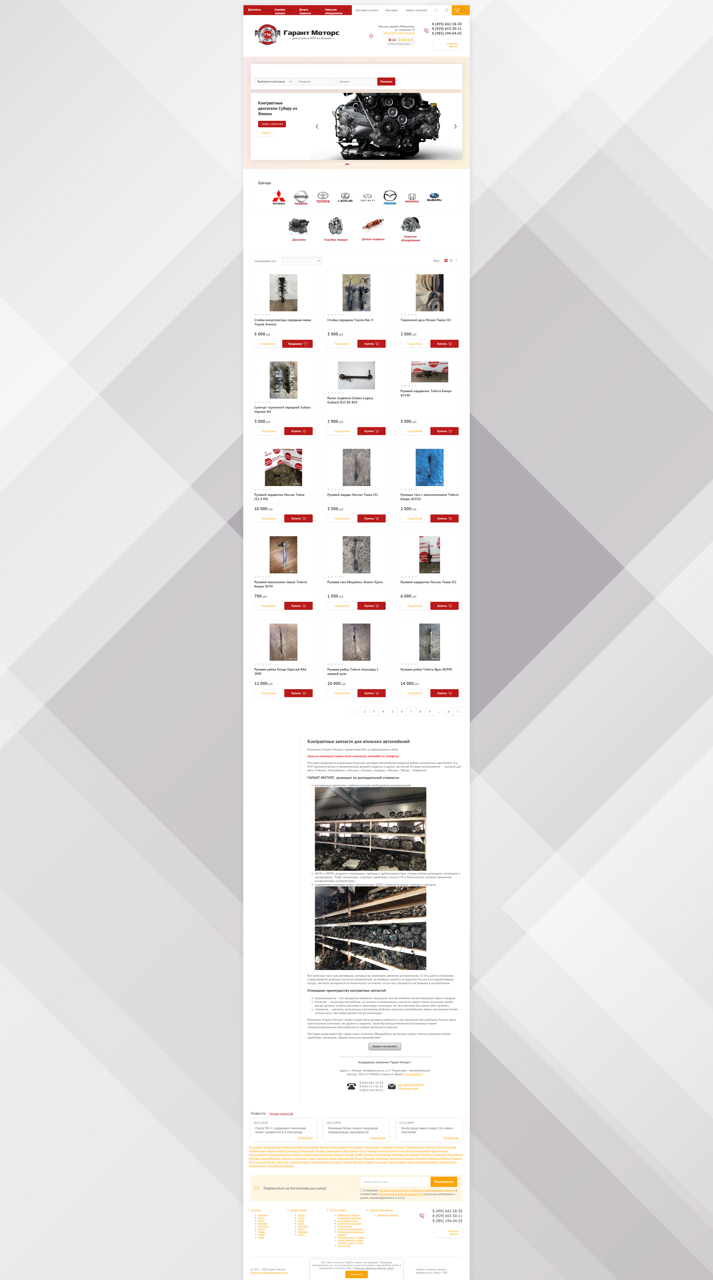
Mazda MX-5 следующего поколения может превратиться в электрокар (280, 1130)
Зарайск (320, 1151)
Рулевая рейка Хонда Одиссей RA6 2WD (280, 671)
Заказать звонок (452, 44)
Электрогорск (448, 1162)
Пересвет (369, 1158)
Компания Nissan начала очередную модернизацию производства (353, 1130)
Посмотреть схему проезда (399, 33)
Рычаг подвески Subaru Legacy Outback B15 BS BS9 (350, 400)
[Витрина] (445, 260)
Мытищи (254, 1158)
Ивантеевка (350, 1151)
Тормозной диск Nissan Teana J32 (426, 320)
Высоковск (372, 1147)
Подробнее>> (414, 1074)
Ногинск (286, 1158)
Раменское (434, 1158)
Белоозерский (286, 1147)
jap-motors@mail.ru (411, 1084)
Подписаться (443, 1181)
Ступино (336, 1162)
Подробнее (267, 344)
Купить (266, 133)
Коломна (392, 1151)
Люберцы (427, 1154)
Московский (455, 1154)
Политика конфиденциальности (269, 1272)
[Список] (451, 260)
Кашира (372, 1151)
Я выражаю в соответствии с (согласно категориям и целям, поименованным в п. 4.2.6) (408, 1194)
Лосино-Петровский (377, 1154)
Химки (369, 1162)
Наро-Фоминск (271, 1158)
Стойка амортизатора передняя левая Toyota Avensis (282, 322)
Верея (315, 1147)
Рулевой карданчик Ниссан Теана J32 (428, 582)
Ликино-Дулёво (344, 1154)
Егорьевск (292, 1151)
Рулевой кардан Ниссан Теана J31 (352, 495)
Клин (381, 1151)
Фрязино (359, 1162)
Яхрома (289, 1166)
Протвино (395, 1158)
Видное (324, 1147)
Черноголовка (397, 1162)
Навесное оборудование (334, 11)
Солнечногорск (299, 1162)
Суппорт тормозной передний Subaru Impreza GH (282, 409)
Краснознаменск (281, 1154)
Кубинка (297, 1154)
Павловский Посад (350, 1158)
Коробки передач (280, 11)
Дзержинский (415, 1147)
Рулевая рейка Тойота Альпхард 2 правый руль (352, 671)
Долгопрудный (446, 1147)
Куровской (311, 1154)
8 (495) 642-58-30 (447, 24)
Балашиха (269, 1147)
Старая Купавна (320, 1162)
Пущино (421, 1158)
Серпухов (282, 1162)
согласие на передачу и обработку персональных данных (417, 1190)
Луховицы (398, 1154)
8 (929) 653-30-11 (447, 28)
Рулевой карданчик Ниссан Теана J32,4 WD (279, 497)
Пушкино (409, 1158)
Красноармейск (420, 1151)
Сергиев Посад (265, 1162)
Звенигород (334, 1151)
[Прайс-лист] (456, 260)
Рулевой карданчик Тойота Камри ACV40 (426, 393)
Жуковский (307, 1151)
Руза (252, 1162)
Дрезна (271, 1151)
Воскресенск (356, 1147)
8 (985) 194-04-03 (447, 33)
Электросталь (257, 1166)
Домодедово (257, 1151)
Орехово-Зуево (327, 1158)
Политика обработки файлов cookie (374, 1268)
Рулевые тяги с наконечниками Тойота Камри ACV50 (430, 497)
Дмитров (430, 1147)
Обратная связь (408, 1088)
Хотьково (381, 1162)
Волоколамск (338, 1147)
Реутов (446, 1158)
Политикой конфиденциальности (402, 1194)
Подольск (382, 1158)
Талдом (347, 1162)
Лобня (359, 1154)
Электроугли (275, 1166)
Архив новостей (281, 1113)
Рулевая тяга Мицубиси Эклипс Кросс (355, 582)
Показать (386, 81)
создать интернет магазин (431, 1269)
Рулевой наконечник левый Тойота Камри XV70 (280, 584)
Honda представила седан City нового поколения (427, 1130)
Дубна (281, 1151)
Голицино (386, 1147)
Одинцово (300, 1158)
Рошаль (456, 1158)
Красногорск (440, 1151)
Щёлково (432, 1162)
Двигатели (254, 9)
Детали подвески (305, 11)
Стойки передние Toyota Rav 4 (350, 320)
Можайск (440, 1154)
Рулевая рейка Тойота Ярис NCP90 (426, 669)
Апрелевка (256, 1147)
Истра (363, 1151)
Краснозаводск (259, 1154)
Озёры (311, 1158)
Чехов (411, 1162)
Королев (404, 1151)
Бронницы (303, 1147)
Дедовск (399, 1147)
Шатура (421, 1162)
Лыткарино (413, 1154)
